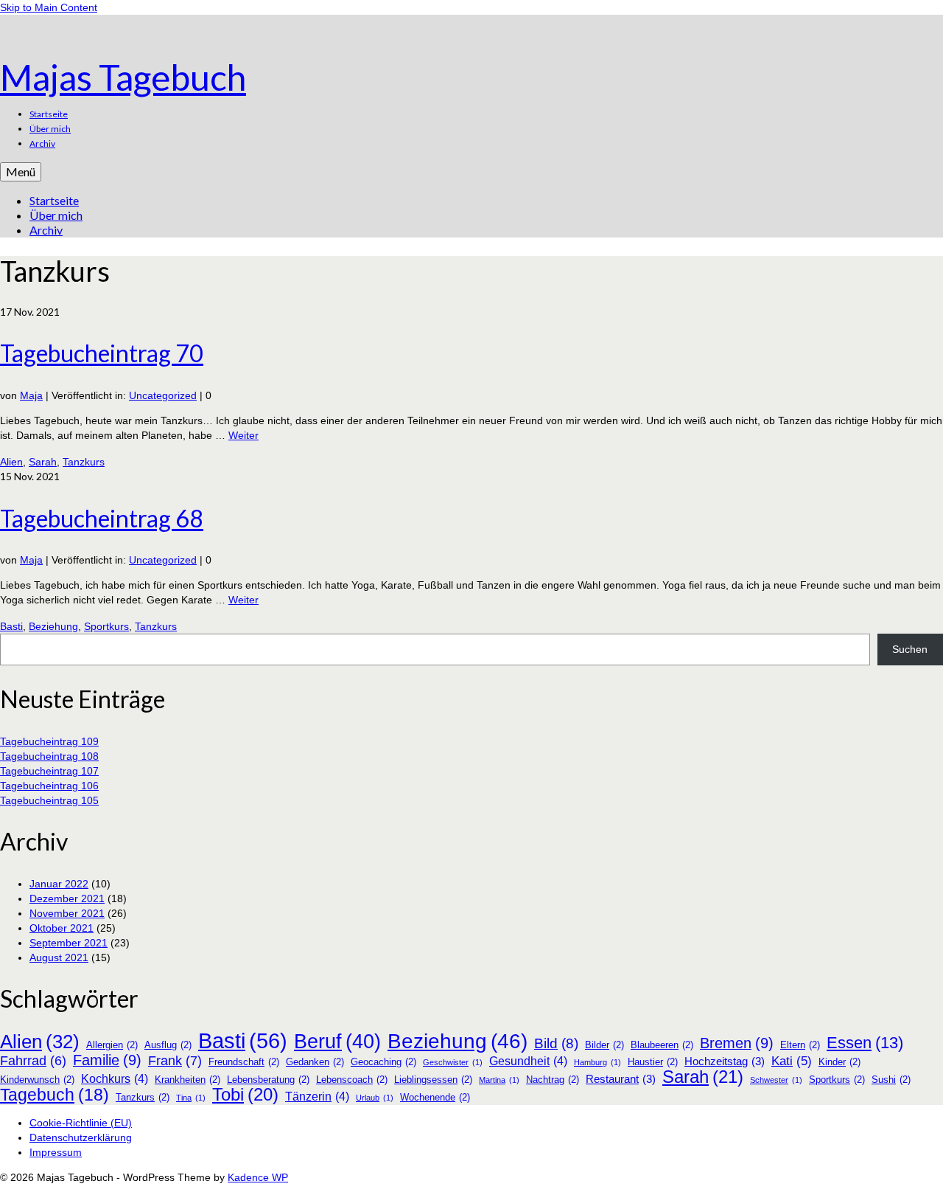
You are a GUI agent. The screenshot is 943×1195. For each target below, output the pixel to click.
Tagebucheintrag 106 (49, 786)
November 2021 (67, 913)
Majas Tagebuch (123, 77)
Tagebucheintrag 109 (49, 741)
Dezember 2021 (67, 898)
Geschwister (453, 1062)
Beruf (337, 1041)
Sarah (43, 462)
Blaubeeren (662, 1044)
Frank (175, 1060)
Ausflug (168, 1044)
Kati (791, 1061)
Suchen (910, 649)
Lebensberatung (268, 1079)
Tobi (245, 1094)
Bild (556, 1043)
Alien (11, 462)
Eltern (800, 1044)
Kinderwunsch (37, 1079)
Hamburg (597, 1062)
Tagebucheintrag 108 (49, 756)
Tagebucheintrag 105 (49, 800)
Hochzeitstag (724, 1061)
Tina (191, 1097)
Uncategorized (163, 395)
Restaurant (621, 1079)
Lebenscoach (352, 1079)
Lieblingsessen (433, 1079)
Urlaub (374, 1097)
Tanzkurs (84, 462)
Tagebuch (54, 1094)
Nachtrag (552, 1079)
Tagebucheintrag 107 (49, 771)
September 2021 (68, 943)
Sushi (891, 1079)
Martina (499, 1080)
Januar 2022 (58, 884)
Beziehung (53, 626)
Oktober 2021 (61, 928)
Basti (11, 626)
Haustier (653, 1061)
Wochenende (435, 1097)
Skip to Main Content (48, 7)
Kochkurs (114, 1079)
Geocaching (383, 1061)
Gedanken (315, 1061)
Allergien (112, 1044)
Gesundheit (528, 1061)
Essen (865, 1043)
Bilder (604, 1044)
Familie (107, 1060)
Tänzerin (317, 1096)
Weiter (243, 435)
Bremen (737, 1043)
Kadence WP (258, 1177)
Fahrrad (33, 1060)
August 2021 (58, 957)
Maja (31, 395)
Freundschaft (243, 1061)
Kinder (839, 1061)
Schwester (776, 1080)
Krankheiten (187, 1079)
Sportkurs (106, 626)
